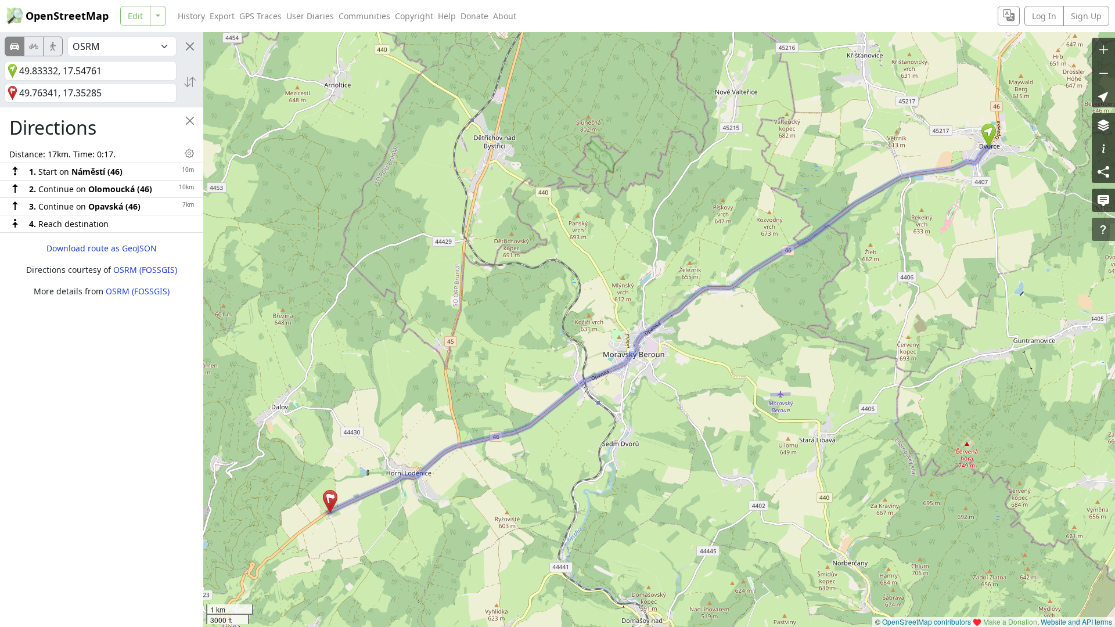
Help (447, 15)
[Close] (190, 46)
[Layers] (1103, 124)
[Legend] (1103, 148)
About (504, 15)
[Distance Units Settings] (189, 153)
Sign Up (1086, 15)
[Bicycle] (34, 46)
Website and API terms (1076, 621)
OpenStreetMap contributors (926, 621)
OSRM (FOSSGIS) (145, 269)
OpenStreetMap (67, 16)
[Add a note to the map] (1103, 200)
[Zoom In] (1103, 49)
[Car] (14, 46)
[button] (988, 135)
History (191, 15)
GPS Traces (260, 15)
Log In (1044, 15)
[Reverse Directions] (190, 82)
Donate (474, 15)
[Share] (1103, 171)
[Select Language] (1009, 16)
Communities (364, 15)
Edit (135, 15)
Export (222, 15)
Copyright (414, 15)
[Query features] (1103, 229)
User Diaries (310, 15)
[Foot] (53, 46)
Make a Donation (1010, 621)
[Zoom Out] (1103, 72)
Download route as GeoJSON (101, 248)
